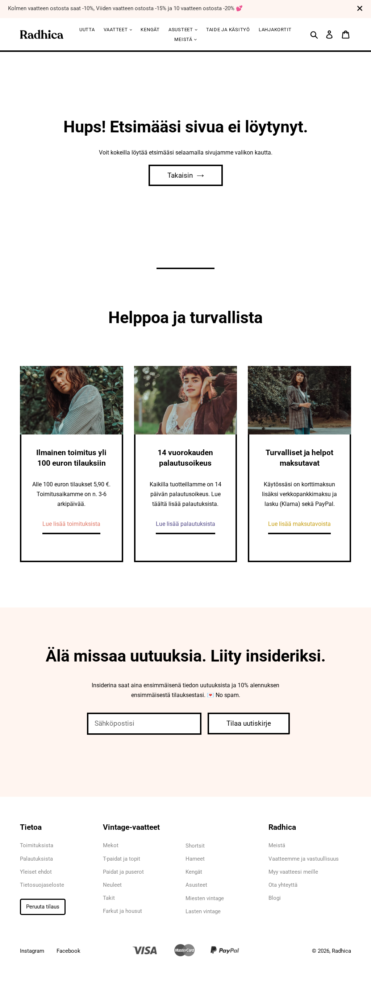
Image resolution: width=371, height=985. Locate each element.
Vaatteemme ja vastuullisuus (303, 859)
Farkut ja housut (122, 911)
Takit (109, 898)
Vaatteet (116, 29)
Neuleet (112, 885)
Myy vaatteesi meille (293, 872)
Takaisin (180, 175)
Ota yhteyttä (282, 885)
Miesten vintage (205, 898)
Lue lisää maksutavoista (299, 523)
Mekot (110, 845)
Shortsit (195, 845)
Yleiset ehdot (36, 872)
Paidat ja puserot (123, 872)
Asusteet (196, 885)
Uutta (87, 29)
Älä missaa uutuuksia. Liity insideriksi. (186, 655)
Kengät (150, 29)
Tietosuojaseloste (42, 885)
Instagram (32, 951)
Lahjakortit (275, 29)
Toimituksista (36, 845)
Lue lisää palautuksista (185, 523)
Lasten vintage (203, 911)
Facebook (68, 951)
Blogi (274, 898)
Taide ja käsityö (228, 29)
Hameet (195, 859)
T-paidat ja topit (121, 859)
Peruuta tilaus (42, 906)
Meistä (183, 39)
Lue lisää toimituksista (71, 523)
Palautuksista (36, 859)
